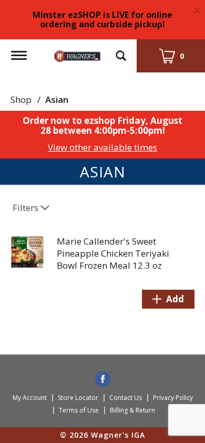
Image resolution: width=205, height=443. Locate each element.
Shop (21, 99)
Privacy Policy (173, 397)
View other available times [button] (102, 147)
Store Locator (78, 397)
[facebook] (102, 380)
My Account (30, 397)
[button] (168, 299)
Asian (56, 99)
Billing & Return (132, 410)
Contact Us (125, 397)
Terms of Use (79, 410)
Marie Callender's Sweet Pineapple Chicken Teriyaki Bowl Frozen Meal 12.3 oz (113, 253)
